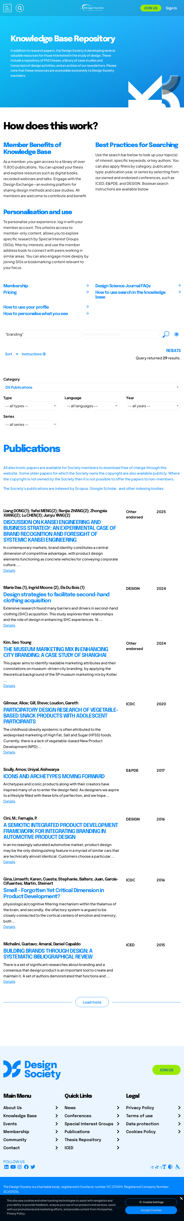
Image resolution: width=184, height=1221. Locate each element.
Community (14, 1140)
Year (130, 397)
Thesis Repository (83, 1140)
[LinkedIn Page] (6, 1167)
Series (8, 416)
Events (10, 1124)
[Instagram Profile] (20, 1167)
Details (9, 570)
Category (11, 379)
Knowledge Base (20, 1116)
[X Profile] (33, 1167)
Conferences (78, 1116)
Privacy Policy (140, 1108)
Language (73, 397)
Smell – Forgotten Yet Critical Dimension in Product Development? (53, 893)
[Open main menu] (7, 8)
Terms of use (139, 1116)
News (70, 1108)
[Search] (20, 8)
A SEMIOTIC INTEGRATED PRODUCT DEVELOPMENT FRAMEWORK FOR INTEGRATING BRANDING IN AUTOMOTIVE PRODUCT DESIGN (60, 831)
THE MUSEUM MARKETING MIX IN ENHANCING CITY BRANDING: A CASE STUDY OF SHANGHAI (55, 652)
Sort (8, 354)
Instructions (32, 354)
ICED (69, 1148)
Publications (77, 1132)
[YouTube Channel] (13, 1167)
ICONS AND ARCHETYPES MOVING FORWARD (54, 777)
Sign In (171, 8)
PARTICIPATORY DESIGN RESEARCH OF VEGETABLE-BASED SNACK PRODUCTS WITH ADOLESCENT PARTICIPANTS (60, 716)
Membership (16, 1132)
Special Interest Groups (89, 1124)
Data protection (142, 1124)
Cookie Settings (153, 1202)
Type (7, 397)
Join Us (151, 8)
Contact (11, 1148)
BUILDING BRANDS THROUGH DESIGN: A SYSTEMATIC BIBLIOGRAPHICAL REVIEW (47, 954)
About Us (12, 1108)
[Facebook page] (26, 1167)
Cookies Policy (141, 1132)
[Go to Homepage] (92, 7)
